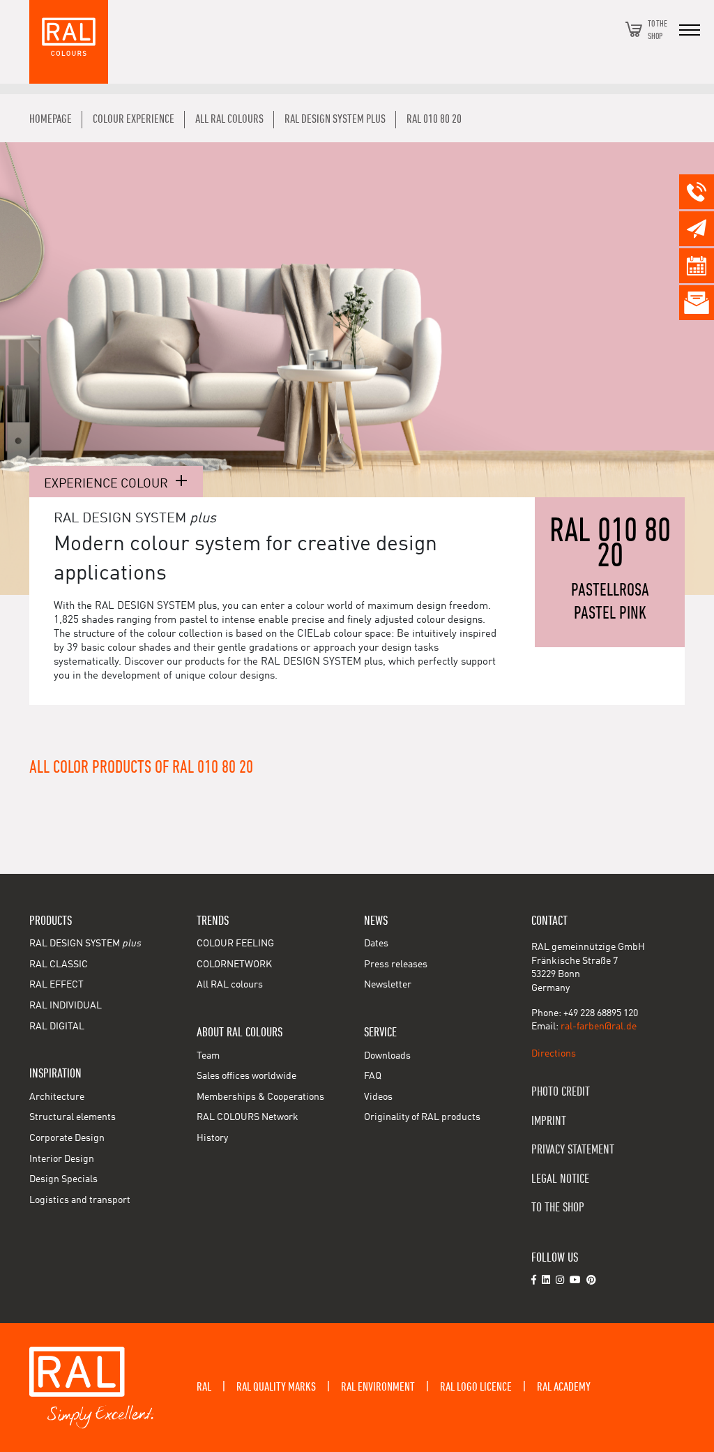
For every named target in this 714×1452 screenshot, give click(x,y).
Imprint (548, 1121)
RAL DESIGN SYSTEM (85, 943)
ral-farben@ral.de (599, 1026)
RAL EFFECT (56, 985)
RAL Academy (564, 1387)
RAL (204, 1387)
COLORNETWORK (234, 964)
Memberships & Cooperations (260, 1097)
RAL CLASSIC (58, 964)
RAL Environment (378, 1387)
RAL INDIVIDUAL (65, 1006)
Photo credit (560, 1091)
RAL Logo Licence (476, 1387)
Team (208, 1056)
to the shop (557, 1207)
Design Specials (63, 1179)
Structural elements (72, 1117)
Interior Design (61, 1159)
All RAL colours (230, 985)
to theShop (657, 29)
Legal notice (560, 1179)
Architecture (56, 1097)
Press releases (395, 964)
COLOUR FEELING (235, 943)
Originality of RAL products (422, 1117)
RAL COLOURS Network (247, 1117)
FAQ (372, 1076)
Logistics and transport (79, 1200)
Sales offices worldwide (246, 1076)
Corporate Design (67, 1138)
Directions (553, 1054)
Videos (378, 1097)
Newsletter (387, 985)
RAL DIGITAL (56, 1026)
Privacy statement (572, 1149)
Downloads (387, 1056)
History (212, 1138)
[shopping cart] (633, 29)
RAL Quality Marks (276, 1387)
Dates (376, 943)
